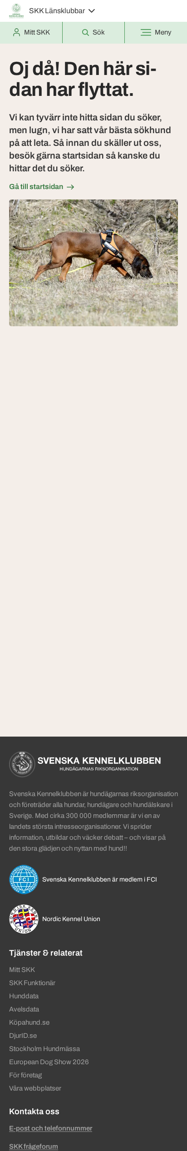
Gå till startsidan (36, 186)
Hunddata (24, 996)
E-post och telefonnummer (50, 1128)
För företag (25, 1075)
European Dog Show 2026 (49, 1062)
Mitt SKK (22, 969)
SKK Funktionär (32, 983)
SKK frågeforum (33, 1146)
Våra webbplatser (35, 1088)
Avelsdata (24, 1009)
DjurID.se (23, 1035)
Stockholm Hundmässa (44, 1048)
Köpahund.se (29, 1022)
